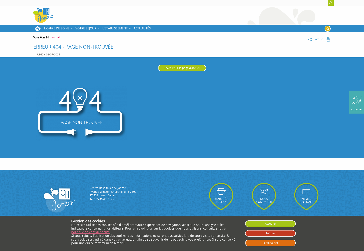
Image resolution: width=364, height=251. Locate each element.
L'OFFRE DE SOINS (56, 28)
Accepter (270, 223)
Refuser (270, 233)
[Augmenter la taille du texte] (317, 39)
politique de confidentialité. (90, 232)
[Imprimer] (328, 39)
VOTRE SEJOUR (85, 28)
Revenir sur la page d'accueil (182, 68)
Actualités (142, 28)
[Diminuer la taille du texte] (322, 39)
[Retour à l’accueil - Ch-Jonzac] (43, 15)
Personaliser (270, 243)
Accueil (37, 28)
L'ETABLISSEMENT (115, 28)
